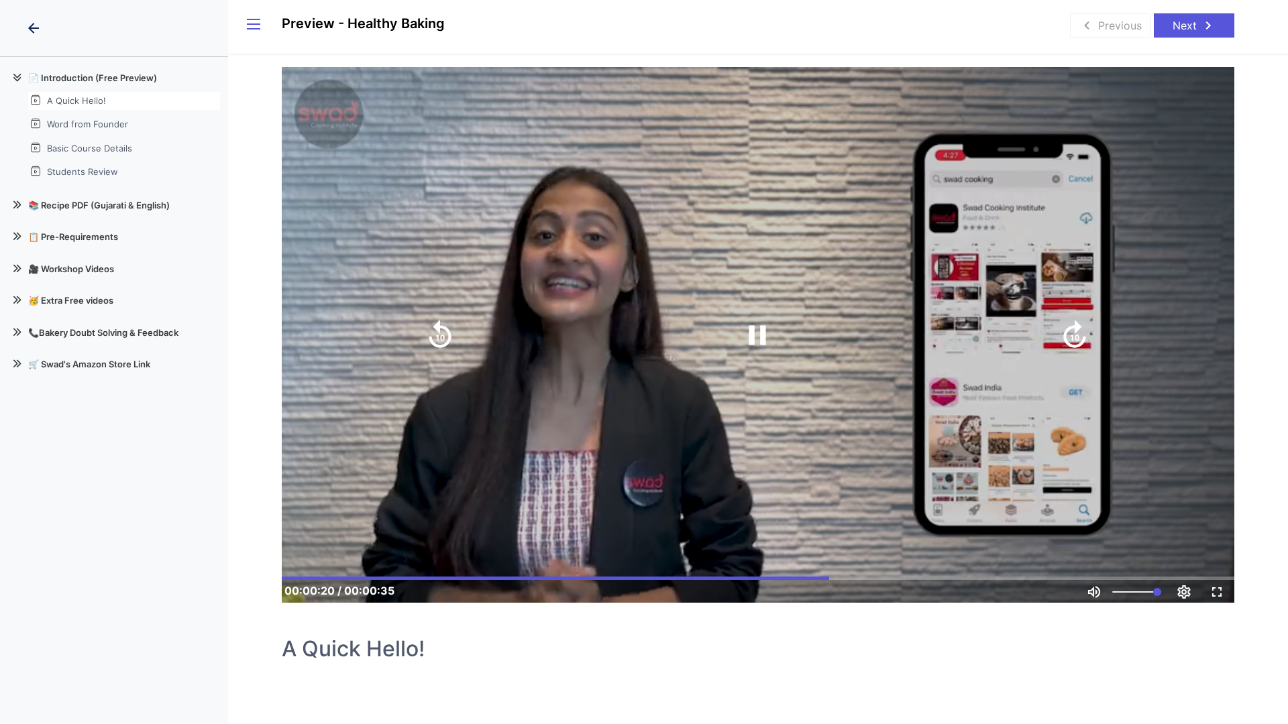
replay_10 (440, 335)
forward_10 (1074, 335)
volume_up (1094, 592)
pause (757, 335)
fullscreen (1217, 592)
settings (1184, 592)
